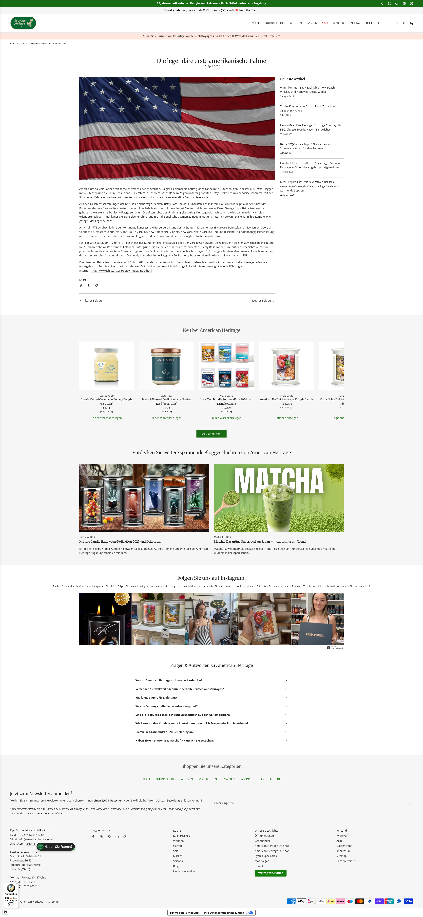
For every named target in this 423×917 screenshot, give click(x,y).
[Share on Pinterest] (96, 286)
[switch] (11, 904)
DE (279, 779)
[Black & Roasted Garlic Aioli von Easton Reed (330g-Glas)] (166, 367)
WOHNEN (187, 779)
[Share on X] (89, 286)
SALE (216, 779)
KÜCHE (147, 779)
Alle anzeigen (211, 434)
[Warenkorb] (411, 23)
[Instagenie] (335, 649)
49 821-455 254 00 (33, 835)
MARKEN (229, 779)
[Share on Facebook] (81, 286)
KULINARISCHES (166, 779)
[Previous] (84, 619)
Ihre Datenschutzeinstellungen (224, 912)
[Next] (338, 619)
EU (270, 779)
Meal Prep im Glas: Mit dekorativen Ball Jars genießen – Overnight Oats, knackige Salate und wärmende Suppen (309, 186)
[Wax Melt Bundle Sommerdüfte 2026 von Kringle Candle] (226, 367)
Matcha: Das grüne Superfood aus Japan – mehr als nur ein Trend (260, 541)
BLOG (260, 779)
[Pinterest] (397, 3)
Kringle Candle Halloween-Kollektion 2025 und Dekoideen (120, 541)
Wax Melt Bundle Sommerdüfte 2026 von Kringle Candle (226, 401)
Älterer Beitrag (93, 300)
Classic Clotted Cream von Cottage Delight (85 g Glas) (107, 401)
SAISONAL (246, 779)
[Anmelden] (404, 23)
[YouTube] (404, 3)
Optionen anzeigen (286, 418)
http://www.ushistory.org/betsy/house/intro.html (121, 270)
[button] (85, 380)
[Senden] (409, 803)
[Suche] (397, 23)
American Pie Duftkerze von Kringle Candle (286, 399)
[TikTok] (411, 3)
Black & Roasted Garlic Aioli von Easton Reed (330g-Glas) (166, 401)
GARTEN (203, 779)
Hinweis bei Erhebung (184, 912)
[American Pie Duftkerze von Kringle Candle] (286, 367)
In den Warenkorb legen (107, 418)
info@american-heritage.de (36, 839)
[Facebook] (382, 3)
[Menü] (17, 884)
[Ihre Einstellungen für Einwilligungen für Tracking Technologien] (5, 911)
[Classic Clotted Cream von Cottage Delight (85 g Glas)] (106, 367)
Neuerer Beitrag (261, 300)
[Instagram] (389, 3)
